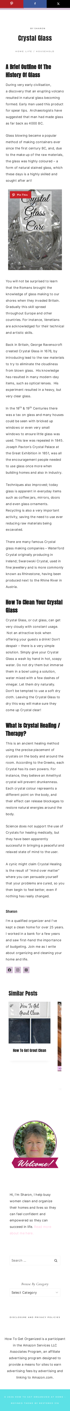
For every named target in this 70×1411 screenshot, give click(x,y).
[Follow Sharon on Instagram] (18, 970)
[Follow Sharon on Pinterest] (26, 970)
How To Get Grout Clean (29, 1050)
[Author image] (26, 28)
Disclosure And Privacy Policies (35, 1317)
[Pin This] (20, 194)
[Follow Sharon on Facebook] (9, 970)
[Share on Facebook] (35, 4)
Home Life (23, 51)
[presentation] (29, 1022)
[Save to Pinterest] (11, 4)
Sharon (40, 28)
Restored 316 (49, 1403)
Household (45, 51)
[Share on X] (58, 4)
